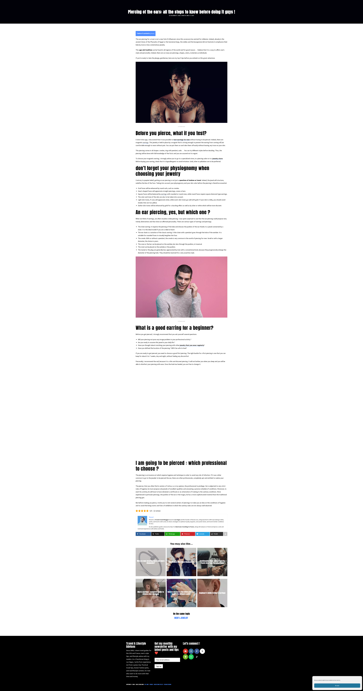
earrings (146, 142)
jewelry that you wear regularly (192, 345)
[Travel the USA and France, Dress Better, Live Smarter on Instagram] (191, 651)
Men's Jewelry (181, 618)
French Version (167, 684)
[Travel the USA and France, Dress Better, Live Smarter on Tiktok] (196, 656)
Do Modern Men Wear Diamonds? (181, 562)
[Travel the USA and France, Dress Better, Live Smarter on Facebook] (196, 651)
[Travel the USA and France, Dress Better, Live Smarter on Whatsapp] (191, 656)
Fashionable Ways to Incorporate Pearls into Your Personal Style (212, 562)
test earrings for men (181, 140)
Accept (337, 685)
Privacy (151, 684)
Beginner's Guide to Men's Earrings (212, 593)
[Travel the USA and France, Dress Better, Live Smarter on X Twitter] (202, 651)
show (152, 33)
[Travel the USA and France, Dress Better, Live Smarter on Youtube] (185, 651)
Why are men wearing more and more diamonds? (151, 562)
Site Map (146, 684)
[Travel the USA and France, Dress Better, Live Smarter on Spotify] (185, 656)
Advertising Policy (158, 684)
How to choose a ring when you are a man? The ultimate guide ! (181, 593)
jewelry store (218, 158)
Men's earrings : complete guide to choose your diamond (150, 593)
